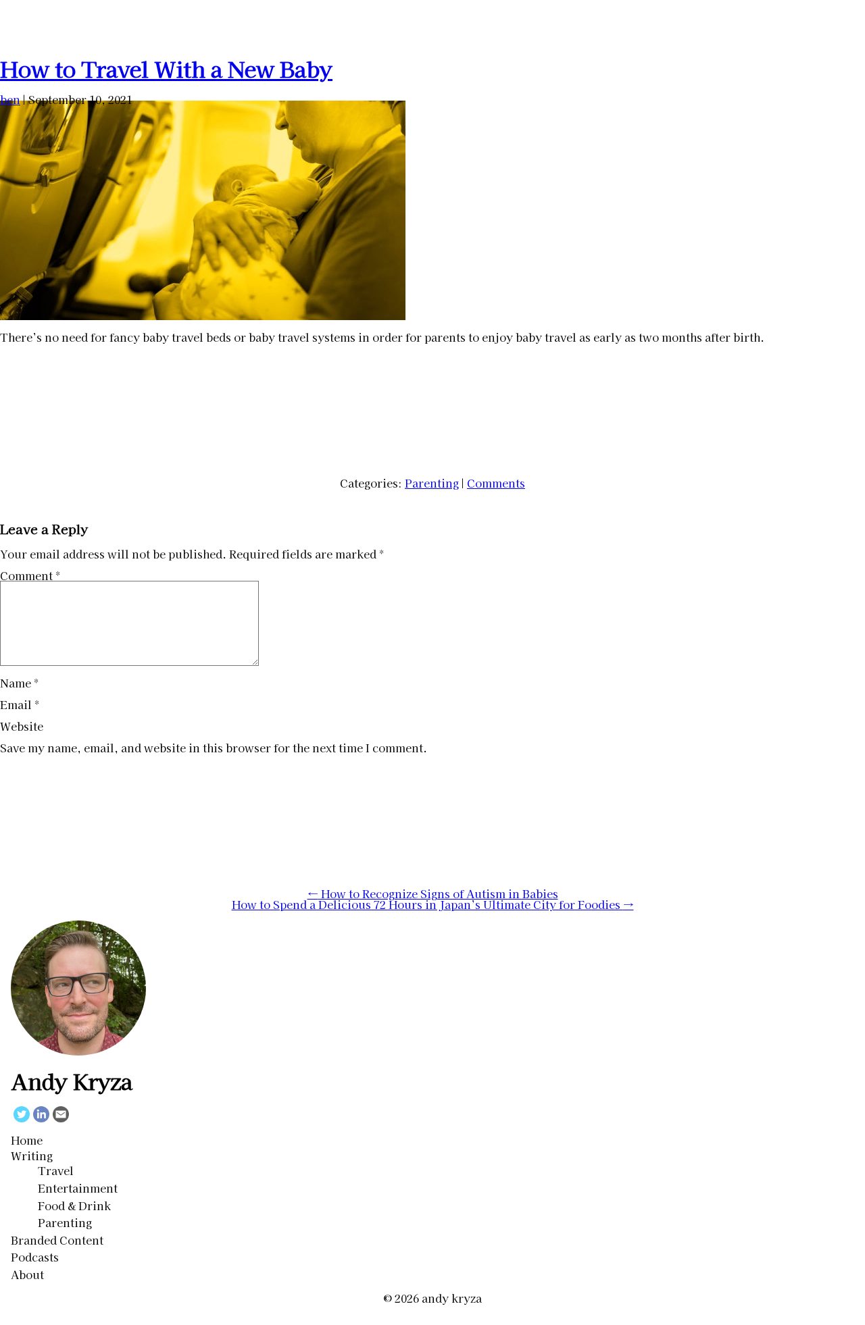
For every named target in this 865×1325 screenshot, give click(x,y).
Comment (30, 575)
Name (19, 682)
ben (10, 99)
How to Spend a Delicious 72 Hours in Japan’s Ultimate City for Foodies (433, 904)
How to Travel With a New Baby (166, 68)
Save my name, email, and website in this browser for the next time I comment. (213, 747)
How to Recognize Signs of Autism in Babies (432, 893)
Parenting (432, 483)
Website (21, 726)
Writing (32, 1155)
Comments (496, 483)
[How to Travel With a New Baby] (202, 315)
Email (19, 704)
